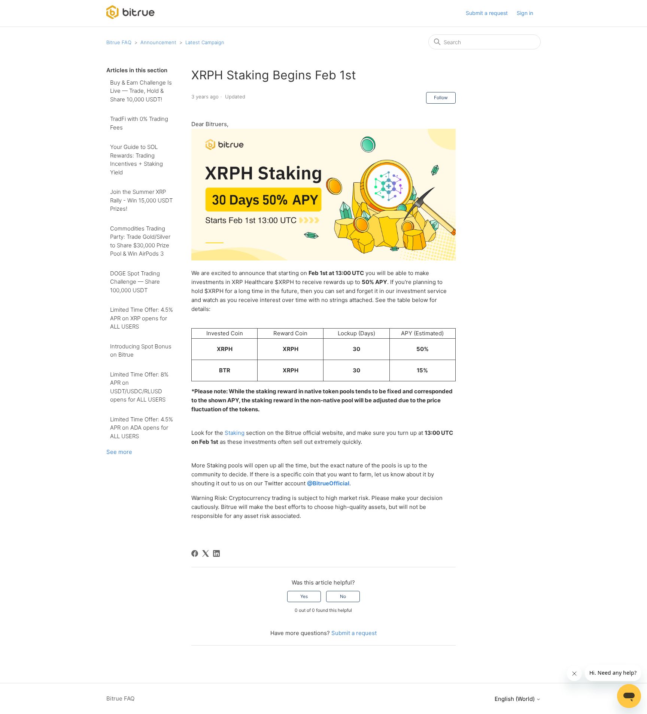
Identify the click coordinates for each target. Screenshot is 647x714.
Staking (234, 432)
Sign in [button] (525, 13)
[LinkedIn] (216, 553)
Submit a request (487, 13)
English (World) (515, 699)
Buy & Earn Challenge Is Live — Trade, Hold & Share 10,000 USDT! (141, 91)
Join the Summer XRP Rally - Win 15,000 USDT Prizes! (141, 200)
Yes (304, 596)
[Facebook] (194, 553)
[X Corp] (205, 553)
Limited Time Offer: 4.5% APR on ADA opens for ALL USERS (141, 428)
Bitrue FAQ (118, 42)
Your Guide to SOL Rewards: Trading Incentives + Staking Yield (136, 159)
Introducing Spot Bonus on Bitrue (140, 350)
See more (119, 451)
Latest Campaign (204, 42)
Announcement (158, 42)
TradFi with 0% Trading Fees (139, 123)
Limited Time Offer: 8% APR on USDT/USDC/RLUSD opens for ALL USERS (139, 387)
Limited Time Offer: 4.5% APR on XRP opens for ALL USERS (141, 318)
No (343, 596)
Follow (441, 97)
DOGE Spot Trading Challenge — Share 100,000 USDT (135, 282)
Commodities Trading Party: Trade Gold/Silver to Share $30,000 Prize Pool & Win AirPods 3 (140, 241)
